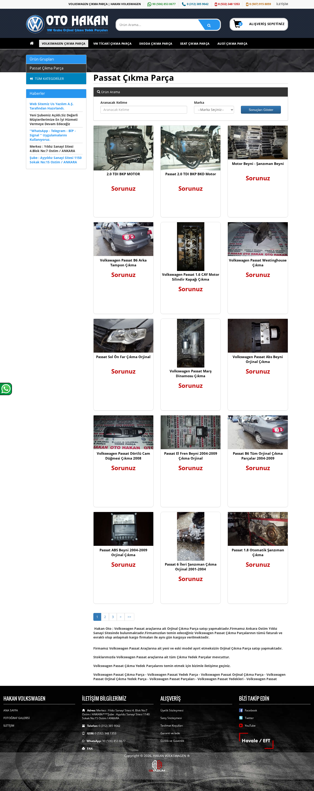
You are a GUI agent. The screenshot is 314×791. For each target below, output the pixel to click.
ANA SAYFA (10, 710)
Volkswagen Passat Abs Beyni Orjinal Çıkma (258, 359)
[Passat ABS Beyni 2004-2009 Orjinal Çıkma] (123, 529)
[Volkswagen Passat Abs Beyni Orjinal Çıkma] (258, 336)
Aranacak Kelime (113, 102)
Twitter (249, 718)
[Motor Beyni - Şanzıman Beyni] (258, 142)
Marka (199, 102)
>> (129, 617)
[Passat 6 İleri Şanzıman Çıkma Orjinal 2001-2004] (190, 536)
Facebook (251, 710)
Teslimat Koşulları (171, 726)
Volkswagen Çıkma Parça (64, 43)
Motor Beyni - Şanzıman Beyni (258, 163)
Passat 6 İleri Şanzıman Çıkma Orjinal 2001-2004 (191, 566)
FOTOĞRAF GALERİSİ (16, 718)
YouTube (250, 726)
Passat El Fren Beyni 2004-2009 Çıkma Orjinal (190, 455)
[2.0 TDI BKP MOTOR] (123, 148)
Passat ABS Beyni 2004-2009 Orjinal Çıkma (123, 552)
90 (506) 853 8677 (164, 4)
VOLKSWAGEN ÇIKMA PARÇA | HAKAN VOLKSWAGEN (105, 4)
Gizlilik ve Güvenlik (172, 741)
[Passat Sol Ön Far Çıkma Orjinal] (123, 336)
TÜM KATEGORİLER (49, 78)
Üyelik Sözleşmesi (171, 710)
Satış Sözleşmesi (171, 718)
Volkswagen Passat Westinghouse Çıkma (258, 262)
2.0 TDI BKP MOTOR (123, 174)
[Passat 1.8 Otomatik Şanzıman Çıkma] (258, 529)
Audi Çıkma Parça (232, 43)
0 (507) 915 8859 (260, 4)
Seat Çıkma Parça (195, 43)
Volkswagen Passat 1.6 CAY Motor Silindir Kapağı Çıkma (190, 277)
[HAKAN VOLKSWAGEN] (67, 24)
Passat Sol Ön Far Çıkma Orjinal (123, 356)
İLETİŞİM (282, 4)
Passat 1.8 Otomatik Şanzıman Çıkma (258, 552)
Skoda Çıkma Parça (155, 43)
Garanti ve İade (170, 733)
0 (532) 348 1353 (229, 4)
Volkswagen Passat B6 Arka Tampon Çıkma (123, 262)
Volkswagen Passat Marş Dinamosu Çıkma (190, 373)
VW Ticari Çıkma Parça (112, 43)
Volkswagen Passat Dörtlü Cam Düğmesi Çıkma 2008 (123, 455)
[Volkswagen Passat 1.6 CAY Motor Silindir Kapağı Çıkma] (190, 246)
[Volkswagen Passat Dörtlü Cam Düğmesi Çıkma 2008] (123, 432)
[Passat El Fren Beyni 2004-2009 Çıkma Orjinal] (190, 432)
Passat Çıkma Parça (46, 68)
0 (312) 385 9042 (197, 4)
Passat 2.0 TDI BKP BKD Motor (190, 174)
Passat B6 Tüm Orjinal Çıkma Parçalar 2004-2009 (258, 455)
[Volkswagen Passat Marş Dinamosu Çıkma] (190, 343)
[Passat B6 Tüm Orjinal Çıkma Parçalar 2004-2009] (258, 432)
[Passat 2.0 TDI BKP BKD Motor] (190, 148)
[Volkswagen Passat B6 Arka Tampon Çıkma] (123, 239)
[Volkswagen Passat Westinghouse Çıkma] (258, 239)
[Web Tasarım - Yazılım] (157, 765)
